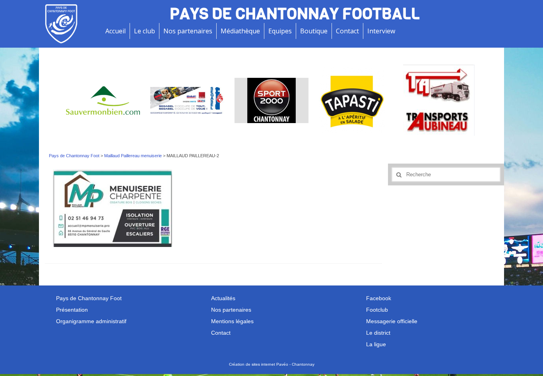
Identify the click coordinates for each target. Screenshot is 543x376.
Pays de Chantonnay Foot (74, 155)
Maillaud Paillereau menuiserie (133, 155)
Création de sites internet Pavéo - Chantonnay (271, 364)
